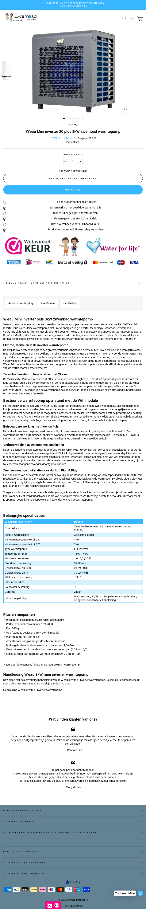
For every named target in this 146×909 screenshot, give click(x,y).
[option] (73, 5)
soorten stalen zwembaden (24, 873)
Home (72, 124)
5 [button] (77, 119)
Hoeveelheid (73, 154)
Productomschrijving (20, 303)
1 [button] (64, 119)
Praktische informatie (20, 852)
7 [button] (83, 119)
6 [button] (80, 119)
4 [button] (74, 119)
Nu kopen (73, 190)
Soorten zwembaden (18, 821)
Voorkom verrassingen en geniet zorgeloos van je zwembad (49, 832)
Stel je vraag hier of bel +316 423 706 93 (37, 283)
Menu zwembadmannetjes (22, 810)
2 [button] (67, 119)
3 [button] (70, 119)
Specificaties (47, 303)
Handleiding (70, 303)
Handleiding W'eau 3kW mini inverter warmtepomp (32, 689)
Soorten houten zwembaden (24, 863)
